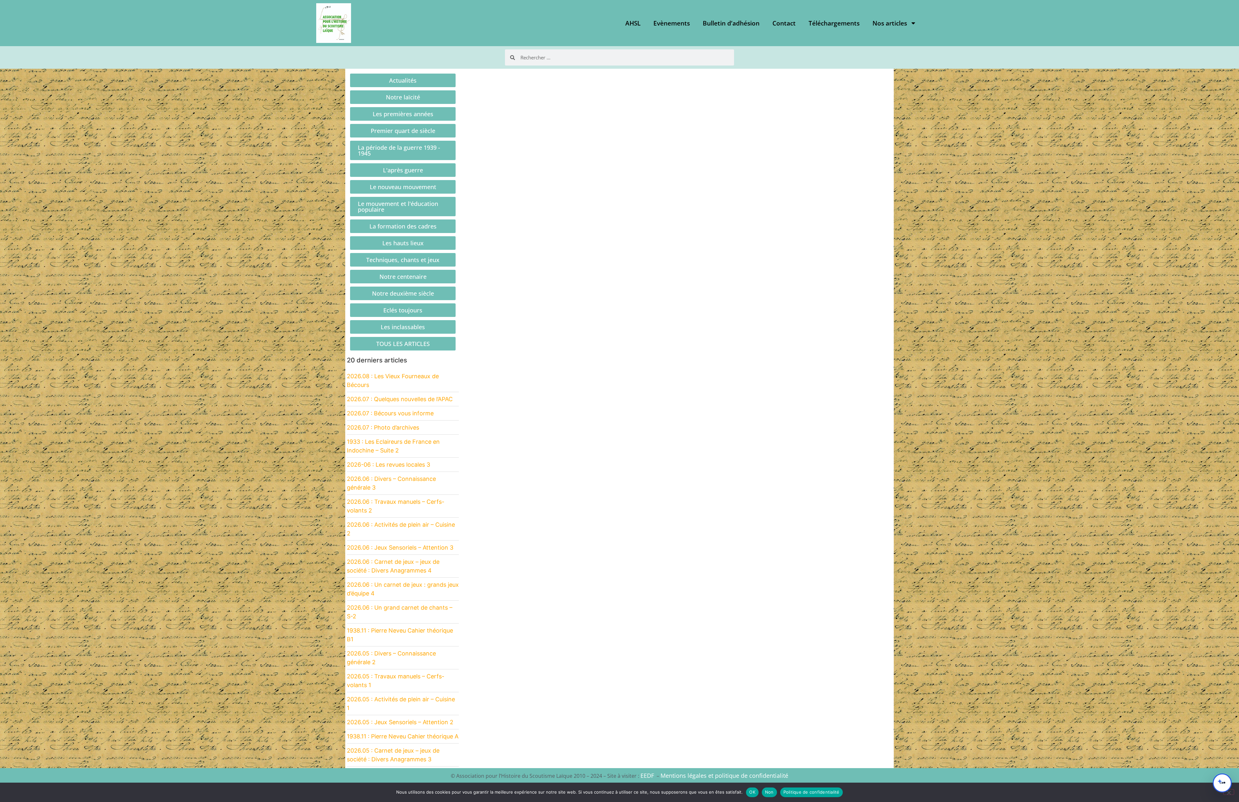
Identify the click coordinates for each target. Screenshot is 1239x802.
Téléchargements (834, 23)
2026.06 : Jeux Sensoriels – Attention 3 (400, 547)
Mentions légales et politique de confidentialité (724, 775)
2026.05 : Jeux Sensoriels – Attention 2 (400, 722)
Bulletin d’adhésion (731, 23)
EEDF (647, 775)
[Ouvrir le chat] (1222, 783)
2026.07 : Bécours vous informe (390, 413)
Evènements (671, 23)
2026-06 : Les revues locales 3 (388, 464)
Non (769, 792)
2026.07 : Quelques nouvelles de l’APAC (400, 399)
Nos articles (889, 23)
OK (752, 792)
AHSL (632, 23)
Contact (784, 23)
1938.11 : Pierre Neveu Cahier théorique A (402, 736)
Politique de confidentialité (811, 792)
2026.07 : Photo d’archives (383, 427)
